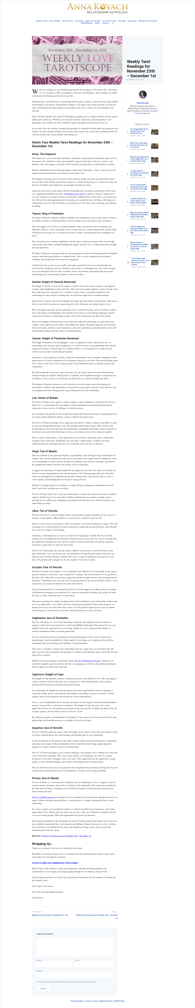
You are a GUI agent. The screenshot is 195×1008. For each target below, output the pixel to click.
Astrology (79, 21)
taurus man (132, 21)
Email (77, 960)
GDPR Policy (119, 1001)
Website (40, 971)
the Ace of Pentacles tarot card (87, 660)
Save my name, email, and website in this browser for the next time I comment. (67, 982)
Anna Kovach (143, 103)
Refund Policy (105, 1001)
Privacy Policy (76, 1001)
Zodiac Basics (87, 23)
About (97, 23)
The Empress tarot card (73, 193)
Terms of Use (91, 1001)
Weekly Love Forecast (148, 21)
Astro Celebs (54, 21)
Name (39, 960)
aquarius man (42, 21)
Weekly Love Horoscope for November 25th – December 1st (66, 835)
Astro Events (67, 21)
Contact (105, 23)
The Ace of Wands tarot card (44, 797)
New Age (121, 21)
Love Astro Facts (109, 21)
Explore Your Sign (92, 21)
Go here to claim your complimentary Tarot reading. (55, 862)
